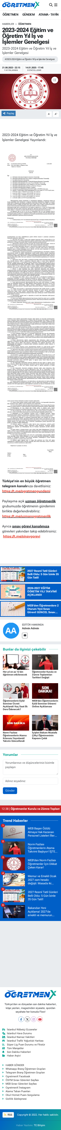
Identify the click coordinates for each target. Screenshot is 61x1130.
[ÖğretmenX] (20, 5)
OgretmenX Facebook (18, 1076)
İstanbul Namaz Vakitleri (21, 1037)
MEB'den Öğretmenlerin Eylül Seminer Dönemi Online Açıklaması (45, 703)
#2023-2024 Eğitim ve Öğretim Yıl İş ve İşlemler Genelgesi (30, 59)
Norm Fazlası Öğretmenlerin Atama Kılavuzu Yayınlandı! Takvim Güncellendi (15, 736)
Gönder (10, 790)
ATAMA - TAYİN (49, 14)
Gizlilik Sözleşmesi (16, 1098)
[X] (27, 1019)
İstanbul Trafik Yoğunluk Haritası (25, 1040)
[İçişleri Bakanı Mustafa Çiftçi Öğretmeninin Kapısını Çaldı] (45, 722)
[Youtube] (40, 1019)
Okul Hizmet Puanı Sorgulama (22, 1095)
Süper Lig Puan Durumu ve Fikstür (26, 1044)
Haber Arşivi (14, 1055)
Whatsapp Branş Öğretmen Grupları (26, 1068)
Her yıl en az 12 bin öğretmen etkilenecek (15, 673)
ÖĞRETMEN (10, 14)
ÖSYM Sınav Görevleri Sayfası (22, 1080)
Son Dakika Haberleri (19, 1051)
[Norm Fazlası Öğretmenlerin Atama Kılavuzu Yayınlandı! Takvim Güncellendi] (16, 722)
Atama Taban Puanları (18, 1091)
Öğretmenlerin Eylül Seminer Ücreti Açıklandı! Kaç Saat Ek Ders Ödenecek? (15, 704)
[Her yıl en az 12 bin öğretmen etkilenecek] (16, 661)
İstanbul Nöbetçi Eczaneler (22, 1029)
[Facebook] (21, 1019)
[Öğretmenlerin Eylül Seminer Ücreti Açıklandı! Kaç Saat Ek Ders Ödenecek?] (16, 690)
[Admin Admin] (11, 630)
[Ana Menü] (55, 5)
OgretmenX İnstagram (18, 1087)
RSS (9, 1114)
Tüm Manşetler (15, 1048)
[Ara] (51, 5)
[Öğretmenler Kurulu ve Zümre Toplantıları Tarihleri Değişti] (45, 661)
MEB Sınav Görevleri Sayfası (21, 1083)
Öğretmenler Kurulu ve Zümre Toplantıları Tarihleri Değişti (44, 674)
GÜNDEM (28, 14)
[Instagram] (33, 1019)
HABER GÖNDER (15, 1065)
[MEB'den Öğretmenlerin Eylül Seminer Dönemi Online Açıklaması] (45, 690)
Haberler (8, 24)
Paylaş (10, 113)
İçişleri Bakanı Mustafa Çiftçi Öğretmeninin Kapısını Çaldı (44, 735)
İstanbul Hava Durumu (19, 1033)
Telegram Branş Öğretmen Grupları (25, 1072)
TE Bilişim (39, 1125)
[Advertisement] (30, 954)
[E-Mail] (25, 635)
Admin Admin (30, 628)
